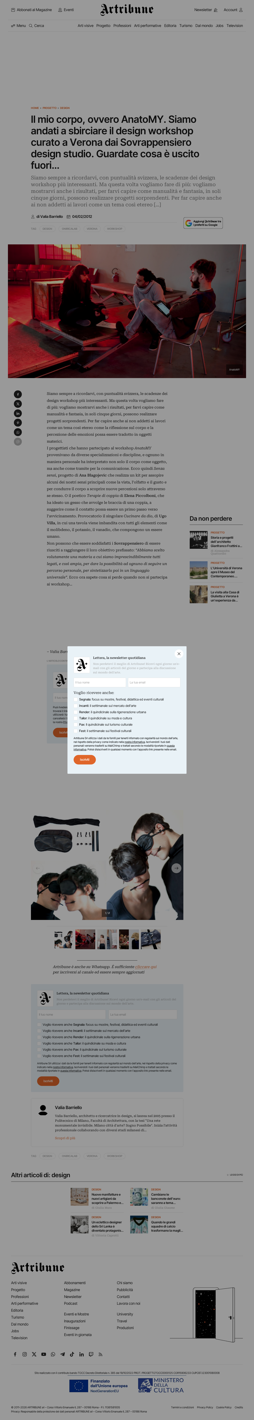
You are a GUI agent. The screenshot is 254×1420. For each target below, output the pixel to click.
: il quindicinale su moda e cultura (105, 718)
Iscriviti (84, 759)
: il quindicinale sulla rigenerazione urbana (112, 712)
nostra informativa (135, 741)
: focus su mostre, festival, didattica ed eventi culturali (121, 699)
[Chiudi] (179, 653)
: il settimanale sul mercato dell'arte (107, 706)
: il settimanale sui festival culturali (105, 731)
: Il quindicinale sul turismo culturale (106, 724)
